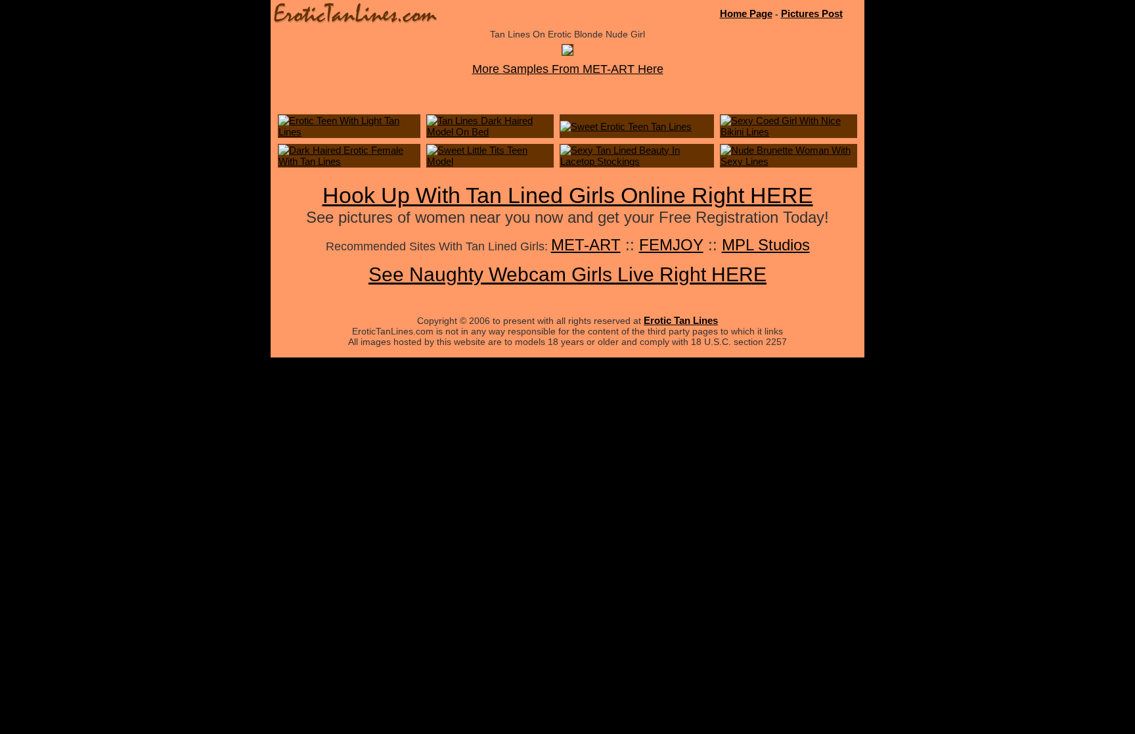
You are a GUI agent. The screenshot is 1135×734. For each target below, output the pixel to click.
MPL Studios (766, 245)
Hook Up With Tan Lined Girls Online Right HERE (568, 195)
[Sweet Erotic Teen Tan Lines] (626, 126)
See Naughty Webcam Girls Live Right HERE (567, 274)
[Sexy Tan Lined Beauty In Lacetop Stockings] (636, 161)
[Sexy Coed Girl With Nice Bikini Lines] (789, 131)
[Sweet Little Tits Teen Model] (490, 161)
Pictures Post (812, 13)
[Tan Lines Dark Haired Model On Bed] (490, 131)
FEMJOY (671, 245)
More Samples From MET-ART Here (567, 69)
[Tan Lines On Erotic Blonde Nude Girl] (567, 51)
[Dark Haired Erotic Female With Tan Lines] (349, 161)
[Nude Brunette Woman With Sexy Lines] (789, 161)
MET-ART (586, 245)
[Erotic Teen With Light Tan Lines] (349, 131)
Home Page (746, 13)
